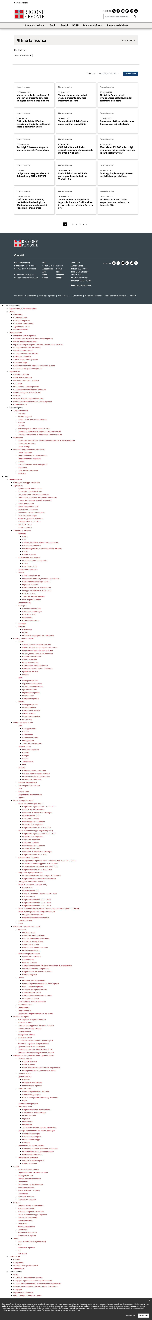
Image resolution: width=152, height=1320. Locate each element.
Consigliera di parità (30, 998)
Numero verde (77, 265)
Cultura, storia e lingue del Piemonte (37, 653)
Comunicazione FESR (31, 848)
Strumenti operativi (26, 1196)
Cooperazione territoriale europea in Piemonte (41, 875)
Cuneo (45, 277)
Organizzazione (15, 332)
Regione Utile (14, 371)
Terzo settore (27, 761)
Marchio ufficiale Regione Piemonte (28, 398)
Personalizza (130, 1315)
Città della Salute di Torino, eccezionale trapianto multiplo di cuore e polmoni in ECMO (33, 124)
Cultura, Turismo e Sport (23, 638)
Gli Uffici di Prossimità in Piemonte (28, 1277)
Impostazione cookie (82, 285)
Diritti (20, 725)
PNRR (75, 25)
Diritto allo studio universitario (35, 947)
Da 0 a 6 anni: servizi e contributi (36, 938)
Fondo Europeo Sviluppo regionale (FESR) (35, 830)
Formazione (27, 1124)
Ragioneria (22, 467)
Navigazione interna (26, 1034)
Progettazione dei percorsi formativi (37, 971)
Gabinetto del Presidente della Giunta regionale (33, 338)
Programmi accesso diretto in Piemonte (39, 878)
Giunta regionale (20, 317)
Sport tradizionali (29, 689)
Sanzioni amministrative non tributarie (29, 389)
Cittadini (16, 1259)
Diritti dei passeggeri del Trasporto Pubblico (36, 1025)
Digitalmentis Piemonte (23, 1292)
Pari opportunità (29, 728)
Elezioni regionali (25, 416)
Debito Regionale (25, 452)
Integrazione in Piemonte (32, 914)
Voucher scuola (28, 932)
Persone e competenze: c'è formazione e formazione (35, 1286)
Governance (27, 887)
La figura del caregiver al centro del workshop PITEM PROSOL (33, 174)
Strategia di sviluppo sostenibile (26, 482)
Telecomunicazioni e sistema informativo (39, 1127)
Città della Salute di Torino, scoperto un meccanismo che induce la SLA (114, 202)
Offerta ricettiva (28, 713)
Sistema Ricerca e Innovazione (30, 1205)
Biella (44, 274)
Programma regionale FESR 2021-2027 (39, 833)
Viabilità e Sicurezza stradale (30, 1028)
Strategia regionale (30, 680)
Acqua (24, 536)
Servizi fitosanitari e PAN (28, 506)
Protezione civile (25, 1106)
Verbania (60, 274)
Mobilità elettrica (25, 1037)
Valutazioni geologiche (31, 1136)
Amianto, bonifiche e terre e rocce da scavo (40, 542)
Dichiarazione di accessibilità (25, 296)
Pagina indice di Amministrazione (23, 308)
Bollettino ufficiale (21, 374)
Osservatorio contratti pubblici (26, 386)
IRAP (20, 1244)
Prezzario (26, 1079)
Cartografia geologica (31, 1133)
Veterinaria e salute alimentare (30, 1184)
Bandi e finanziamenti (22, 377)
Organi (11, 311)
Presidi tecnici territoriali (28, 1157)
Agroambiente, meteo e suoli (30, 488)
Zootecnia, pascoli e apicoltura (30, 518)
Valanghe (26, 1142)
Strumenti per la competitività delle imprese (40, 983)
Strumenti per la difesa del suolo (35, 1091)
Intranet (133, 296)
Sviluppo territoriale (26, 1208)
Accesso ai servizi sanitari (28, 1169)
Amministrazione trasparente (25, 359)
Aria (24, 539)
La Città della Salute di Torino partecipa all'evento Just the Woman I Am (73, 176)
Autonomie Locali (20, 410)
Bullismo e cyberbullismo (32, 941)
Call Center (17, 383)
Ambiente (22, 533)
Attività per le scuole (30, 944)
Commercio (22, 1229)
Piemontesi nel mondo (31, 656)
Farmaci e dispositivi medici (29, 1178)
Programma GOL (25, 1010)
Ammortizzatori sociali (31, 992)
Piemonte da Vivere (118, 25)
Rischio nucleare (29, 554)
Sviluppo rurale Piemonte (28, 857)
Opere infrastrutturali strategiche (31, 1046)
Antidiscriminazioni (30, 737)
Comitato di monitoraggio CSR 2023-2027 (40, 863)
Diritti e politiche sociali (23, 722)
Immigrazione (28, 740)
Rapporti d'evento (29, 1061)
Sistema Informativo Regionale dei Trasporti (36, 1052)
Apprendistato (28, 959)
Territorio (21, 626)
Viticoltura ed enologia (27, 515)
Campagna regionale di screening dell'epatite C (32, 1280)
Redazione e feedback (93, 296)
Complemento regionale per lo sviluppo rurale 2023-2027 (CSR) (49, 860)
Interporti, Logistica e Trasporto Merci (33, 1043)
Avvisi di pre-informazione (33, 809)
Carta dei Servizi (20, 404)
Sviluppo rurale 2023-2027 (29, 521)
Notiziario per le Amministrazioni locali (34, 428)
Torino (59, 271)
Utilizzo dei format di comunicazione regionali (32, 401)
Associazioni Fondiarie (31, 608)
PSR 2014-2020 (29, 593)
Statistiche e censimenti (28, 509)
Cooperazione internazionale (30, 794)
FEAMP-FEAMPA (25, 527)
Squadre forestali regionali (33, 1160)
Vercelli (59, 277)
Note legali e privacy (47, 296)
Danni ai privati (28, 1064)
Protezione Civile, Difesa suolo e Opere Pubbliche (33, 1055)
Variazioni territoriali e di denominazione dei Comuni (40, 434)
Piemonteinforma (20, 329)
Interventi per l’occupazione (33, 980)
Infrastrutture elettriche (32, 1082)
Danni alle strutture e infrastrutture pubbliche (41, 1067)
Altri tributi (22, 1253)
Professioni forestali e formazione (36, 587)
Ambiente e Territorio (22, 530)
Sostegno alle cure (25, 1175)
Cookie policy (63, 296)
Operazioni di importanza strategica (37, 812)
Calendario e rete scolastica (33, 935)
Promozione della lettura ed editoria (37, 668)
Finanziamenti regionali (32, 1085)
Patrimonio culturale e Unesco (35, 665)
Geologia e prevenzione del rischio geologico (36, 1130)
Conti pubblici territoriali (28, 470)
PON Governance (25, 920)
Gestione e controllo (30, 818)
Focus (15, 1274)
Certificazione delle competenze (35, 968)
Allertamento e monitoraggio (34, 1112)
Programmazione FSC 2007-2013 (36, 905)
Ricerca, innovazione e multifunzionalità (34, 500)
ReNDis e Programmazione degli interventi (40, 1097)
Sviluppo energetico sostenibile (31, 1211)
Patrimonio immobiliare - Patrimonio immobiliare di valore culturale (46, 440)
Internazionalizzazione (27, 1232)
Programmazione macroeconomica (32, 455)
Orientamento (24, 1007)
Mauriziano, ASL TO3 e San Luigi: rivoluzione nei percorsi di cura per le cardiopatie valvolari (117, 150)
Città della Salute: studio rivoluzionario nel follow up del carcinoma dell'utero (116, 98)
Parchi (25, 563)
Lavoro (21, 977)
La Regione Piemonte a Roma (25, 353)
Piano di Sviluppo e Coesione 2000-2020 (39, 893)
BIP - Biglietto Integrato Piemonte (32, 1019)
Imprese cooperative (26, 1226)
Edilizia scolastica (25, 1004)
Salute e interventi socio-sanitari (36, 773)
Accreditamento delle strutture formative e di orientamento (47, 965)
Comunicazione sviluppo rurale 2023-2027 (40, 866)
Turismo (21, 701)
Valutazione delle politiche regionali (32, 464)
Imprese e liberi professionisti (25, 1265)
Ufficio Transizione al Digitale (25, 341)
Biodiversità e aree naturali (29, 557)
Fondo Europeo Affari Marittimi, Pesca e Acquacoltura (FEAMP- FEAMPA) (48, 908)
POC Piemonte (28, 896)
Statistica (22, 473)
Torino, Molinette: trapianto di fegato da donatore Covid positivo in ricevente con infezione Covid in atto (75, 203)
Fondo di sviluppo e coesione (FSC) (32, 884)
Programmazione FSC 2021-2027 (36, 899)
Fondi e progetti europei (23, 800)
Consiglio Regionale (21, 320)
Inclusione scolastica (31, 950)
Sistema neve (28, 695)
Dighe (24, 1100)
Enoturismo (27, 719)
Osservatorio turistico (31, 716)
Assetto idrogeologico (31, 1094)
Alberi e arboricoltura (31, 575)
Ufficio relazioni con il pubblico (26, 380)
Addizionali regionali (26, 1247)
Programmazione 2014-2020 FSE (36, 827)
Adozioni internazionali (27, 782)
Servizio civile (23, 791)
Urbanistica (27, 629)
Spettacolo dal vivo (30, 671)
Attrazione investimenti (27, 1217)
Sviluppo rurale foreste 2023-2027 (37, 590)
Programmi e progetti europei (30, 872)
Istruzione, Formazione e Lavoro (26, 926)
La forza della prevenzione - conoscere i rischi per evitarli (37, 1283)
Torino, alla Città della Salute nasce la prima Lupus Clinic (73, 122)
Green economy (24, 602)
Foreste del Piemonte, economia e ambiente (40, 578)
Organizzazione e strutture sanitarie (33, 1172)
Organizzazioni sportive (32, 683)
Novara (59, 268)
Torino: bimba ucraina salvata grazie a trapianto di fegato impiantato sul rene (73, 98)
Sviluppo (17, 1202)
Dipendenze (23, 1193)
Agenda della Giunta (21, 326)
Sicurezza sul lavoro (26, 1187)
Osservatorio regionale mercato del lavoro (35, 1013)
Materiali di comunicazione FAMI (36, 917)
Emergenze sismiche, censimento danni (39, 1070)
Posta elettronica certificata (115, 296)
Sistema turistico (29, 707)
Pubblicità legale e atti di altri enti (27, 392)
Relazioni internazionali (23, 350)
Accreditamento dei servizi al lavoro (37, 995)
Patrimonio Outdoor (30, 620)
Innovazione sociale (30, 749)
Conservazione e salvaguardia (34, 560)
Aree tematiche (15, 479)
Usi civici (21, 425)
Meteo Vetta (27, 617)
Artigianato (22, 1223)
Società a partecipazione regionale (27, 368)
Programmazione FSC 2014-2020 (36, 902)
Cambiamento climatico (28, 569)
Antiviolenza (27, 734)
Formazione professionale (29, 953)
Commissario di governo (28, 1103)
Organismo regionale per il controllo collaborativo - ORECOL (38, 344)
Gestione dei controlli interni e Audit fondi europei (34, 365)
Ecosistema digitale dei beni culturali (37, 650)
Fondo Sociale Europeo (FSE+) (30, 803)
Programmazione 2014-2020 (34, 854)
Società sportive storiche (32, 686)
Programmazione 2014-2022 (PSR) (37, 869)
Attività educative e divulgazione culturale (39, 647)
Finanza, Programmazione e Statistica (29, 449)
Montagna (22, 605)
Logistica (26, 1118)
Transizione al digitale (27, 1235)
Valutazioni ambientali (31, 545)
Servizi (64, 25)
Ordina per (91, 73)
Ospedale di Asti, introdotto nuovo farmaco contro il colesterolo (117, 122)
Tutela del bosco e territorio (33, 596)
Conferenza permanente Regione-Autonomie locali (39, 431)
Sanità (16, 1166)
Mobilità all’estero (29, 962)
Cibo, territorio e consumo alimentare (33, 494)
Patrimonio (18, 437)
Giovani (25, 731)
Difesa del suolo (24, 1088)
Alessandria (47, 268)
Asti (44, 271)
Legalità (21, 797)
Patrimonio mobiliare (26, 443)
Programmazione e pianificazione (36, 1109)
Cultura (21, 641)
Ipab (24, 764)
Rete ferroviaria (24, 1031)
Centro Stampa (24, 446)
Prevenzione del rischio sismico (31, 1145)
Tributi (15, 1238)
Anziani (25, 758)
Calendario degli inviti (31, 839)
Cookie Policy (75, 1310)
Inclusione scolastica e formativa (36, 776)
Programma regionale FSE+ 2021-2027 (39, 806)
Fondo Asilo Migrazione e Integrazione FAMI (36, 911)
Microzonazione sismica (32, 1154)
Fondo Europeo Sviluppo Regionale (32, 1214)
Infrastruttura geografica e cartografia (38, 635)
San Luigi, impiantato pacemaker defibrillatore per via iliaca (116, 174)
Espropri (21, 422)
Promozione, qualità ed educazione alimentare (37, 497)
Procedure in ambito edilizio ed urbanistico (40, 1148)
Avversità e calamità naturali (30, 491)
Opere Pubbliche (24, 1076)
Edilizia (25, 632)
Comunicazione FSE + (31, 815)
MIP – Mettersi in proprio (32, 986)
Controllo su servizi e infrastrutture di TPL (35, 1049)
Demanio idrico (24, 1073)
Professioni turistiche (31, 710)
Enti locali (22, 413)
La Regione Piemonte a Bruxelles (27, 347)
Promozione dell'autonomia (34, 770)
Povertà (25, 752)
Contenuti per (14, 1256)
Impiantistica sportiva (31, 692)
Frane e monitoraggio (31, 1139)
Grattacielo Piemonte (22, 356)
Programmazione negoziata (29, 458)
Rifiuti (24, 551)
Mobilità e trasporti (21, 1016)
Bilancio (21, 461)
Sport (20, 677)
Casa (20, 788)
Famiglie (25, 755)
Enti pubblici (18, 1262)
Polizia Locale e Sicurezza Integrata (32, 419)
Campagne (17, 1289)
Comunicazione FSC (30, 890)
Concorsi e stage (20, 362)
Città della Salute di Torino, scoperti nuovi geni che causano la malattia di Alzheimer (75, 150)
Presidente (17, 314)
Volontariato (27, 1121)
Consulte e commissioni (23, 323)
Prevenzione (23, 1181)
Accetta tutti (143, 1315)
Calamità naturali (25, 1058)
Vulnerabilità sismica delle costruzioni (38, 1151)
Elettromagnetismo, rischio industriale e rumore (42, 548)
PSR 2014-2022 (25, 524)
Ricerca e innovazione (22, 55)
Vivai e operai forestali (31, 599)
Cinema (25, 674)
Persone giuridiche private (29, 785)
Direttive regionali (29, 974)
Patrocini (17, 395)
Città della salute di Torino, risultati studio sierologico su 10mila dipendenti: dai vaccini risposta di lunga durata (32, 203)
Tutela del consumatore (32, 743)
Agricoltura (18, 485)
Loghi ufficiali (77, 296)
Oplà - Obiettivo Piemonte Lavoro (27, 1295)
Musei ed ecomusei (30, 662)
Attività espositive (29, 659)
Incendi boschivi (29, 1115)
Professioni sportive (30, 698)
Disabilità (21, 767)
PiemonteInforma (93, 25)
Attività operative (29, 1163)
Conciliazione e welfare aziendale (32, 1001)
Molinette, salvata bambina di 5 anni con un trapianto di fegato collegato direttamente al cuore (33, 98)
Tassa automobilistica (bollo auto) (32, 1241)
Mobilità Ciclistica (25, 1022)
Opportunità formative (31, 956)
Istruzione (22, 929)
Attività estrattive (25, 1220)
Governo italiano (21, 2)
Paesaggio (22, 623)
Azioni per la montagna (32, 611)
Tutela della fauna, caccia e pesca (31, 512)
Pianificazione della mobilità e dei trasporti (35, 1040)
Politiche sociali (24, 746)
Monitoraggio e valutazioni (33, 821)
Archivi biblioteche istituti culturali (36, 644)
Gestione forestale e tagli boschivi (36, 581)
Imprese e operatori (30, 584)
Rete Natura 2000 (29, 566)
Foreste (21, 572)
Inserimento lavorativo (31, 779)
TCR (19, 1250)
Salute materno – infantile (29, 1190)
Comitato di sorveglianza (32, 824)
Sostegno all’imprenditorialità (34, 989)
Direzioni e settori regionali (24, 335)
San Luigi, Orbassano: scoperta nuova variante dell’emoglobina (33, 148)
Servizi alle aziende (26, 503)
